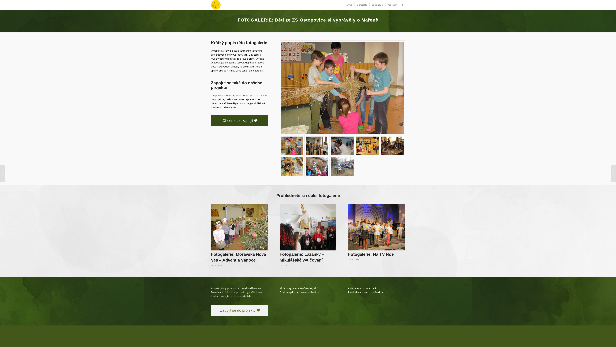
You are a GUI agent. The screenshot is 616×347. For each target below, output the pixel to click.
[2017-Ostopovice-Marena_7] (317, 166)
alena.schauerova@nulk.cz (369, 292)
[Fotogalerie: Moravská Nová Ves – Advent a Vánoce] (239, 227)
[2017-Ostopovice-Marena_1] (342, 87)
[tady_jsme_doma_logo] (216, 5)
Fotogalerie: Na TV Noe (371, 254)
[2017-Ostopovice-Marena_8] (342, 166)
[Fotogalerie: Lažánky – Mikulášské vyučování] (308, 227)
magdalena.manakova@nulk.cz (303, 292)
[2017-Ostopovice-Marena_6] (292, 166)
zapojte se (227, 296)
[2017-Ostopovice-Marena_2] (317, 145)
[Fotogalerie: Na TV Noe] (376, 227)
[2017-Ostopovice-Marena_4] (367, 145)
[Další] (400, 229)
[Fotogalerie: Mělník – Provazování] (613, 173)
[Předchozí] (216, 229)
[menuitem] (349, 5)
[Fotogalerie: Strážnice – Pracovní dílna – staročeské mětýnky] (2, 173)
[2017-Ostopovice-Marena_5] (392, 145)
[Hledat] (402, 5)
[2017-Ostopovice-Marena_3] (342, 145)
